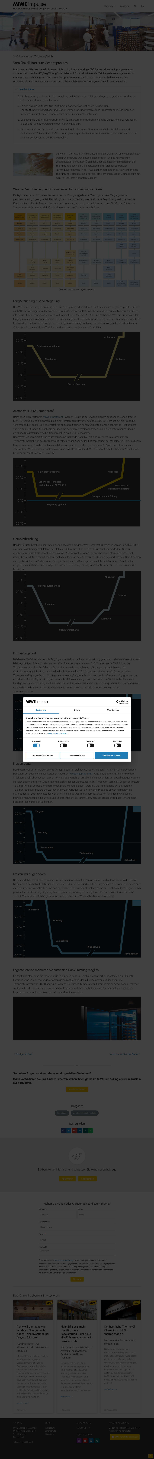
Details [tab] (77, 710)
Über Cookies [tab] (113, 710)
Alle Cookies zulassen (111, 755)
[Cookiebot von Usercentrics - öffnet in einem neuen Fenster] (117, 702)
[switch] (63, 745)
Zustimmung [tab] (41, 710)
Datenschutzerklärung (58, 733)
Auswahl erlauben (77, 755)
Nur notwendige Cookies (42, 755)
